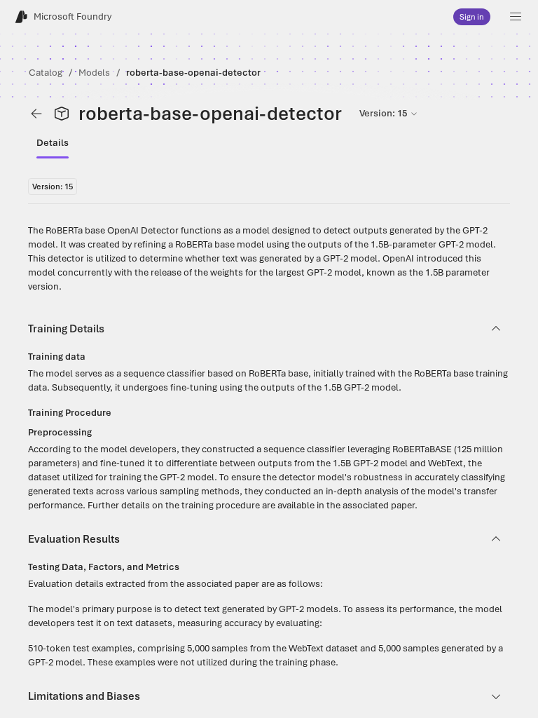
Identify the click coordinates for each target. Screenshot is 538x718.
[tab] (52, 143)
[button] (515, 16)
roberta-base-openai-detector (193, 73)
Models (94, 73)
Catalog (45, 73)
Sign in (472, 17)
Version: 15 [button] (383, 113)
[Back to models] (36, 113)
